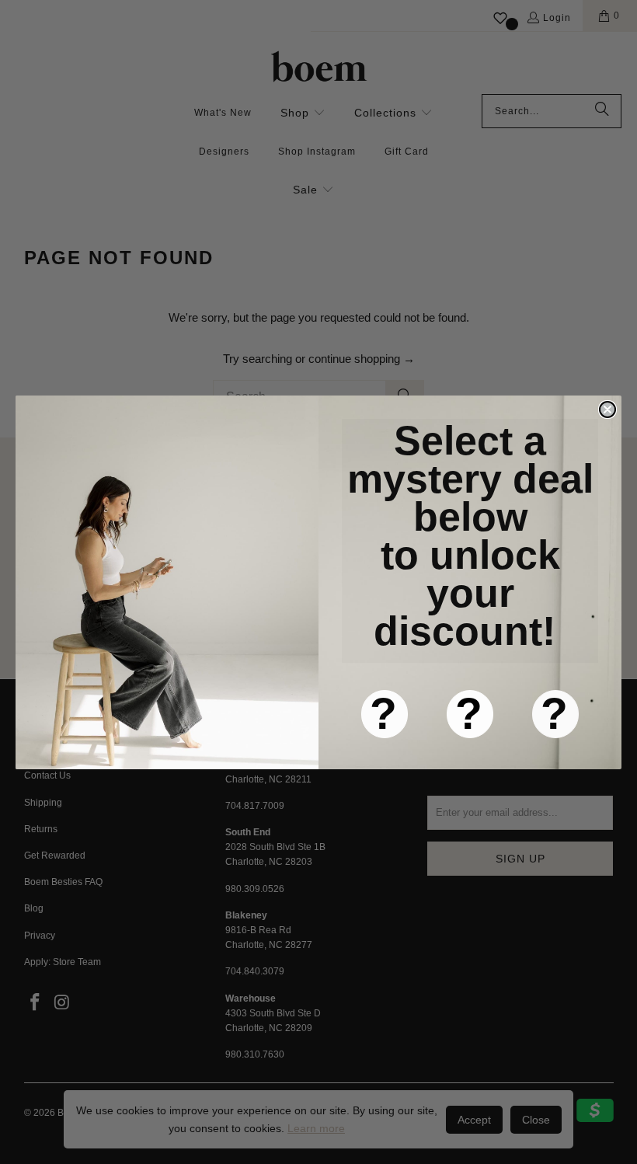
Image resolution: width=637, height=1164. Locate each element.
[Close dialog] (607, 409)
